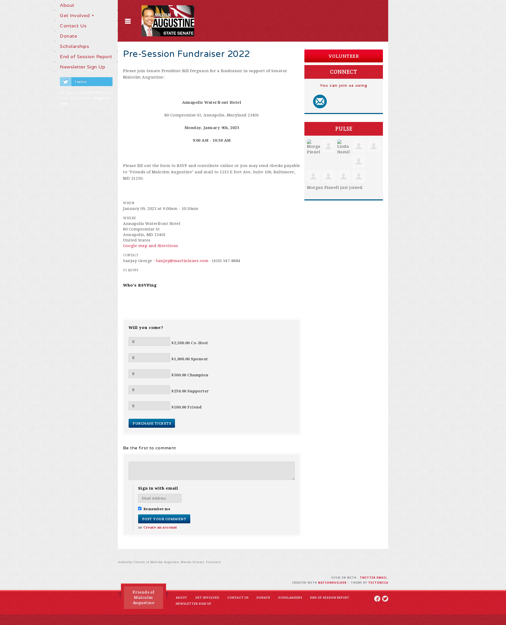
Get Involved (75, 15)
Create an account (160, 527)
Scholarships (74, 46)
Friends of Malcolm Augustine (144, 597)
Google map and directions (150, 245)
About (67, 5)
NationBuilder (332, 582)
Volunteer (343, 56)
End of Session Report (86, 57)
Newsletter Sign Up (82, 67)
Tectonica (378, 582)
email (95, 92)
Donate (68, 36)
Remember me (156, 508)
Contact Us (73, 26)
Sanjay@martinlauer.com (182, 260)
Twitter (80, 82)
